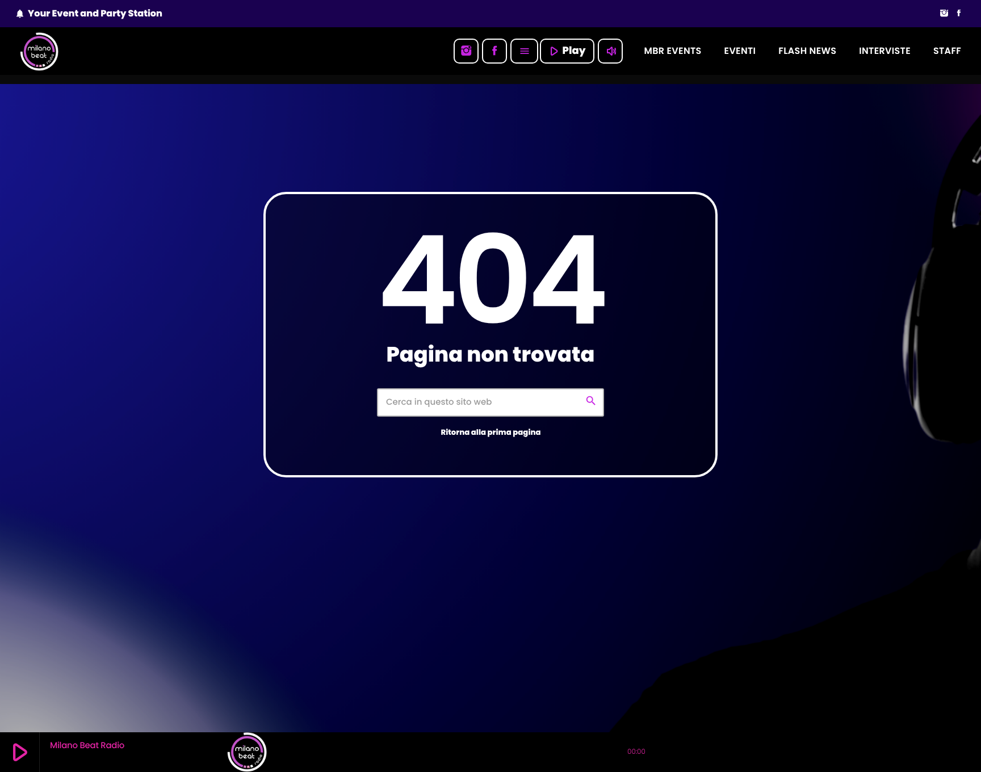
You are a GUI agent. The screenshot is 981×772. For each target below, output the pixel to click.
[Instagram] (944, 14)
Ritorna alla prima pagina (490, 432)
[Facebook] (958, 14)
